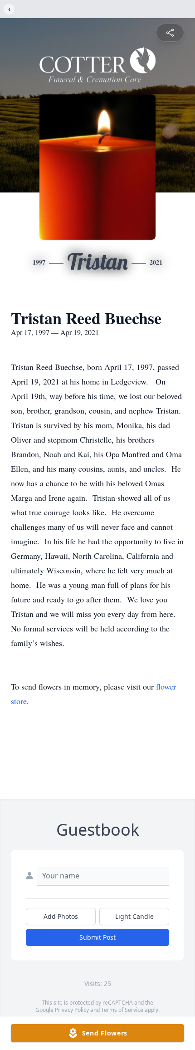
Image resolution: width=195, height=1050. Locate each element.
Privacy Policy (72, 1010)
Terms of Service (122, 1010)
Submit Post (97, 937)
